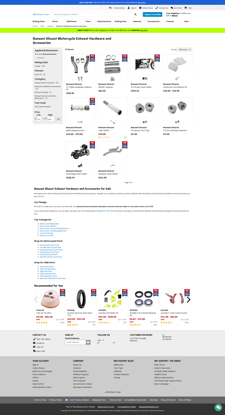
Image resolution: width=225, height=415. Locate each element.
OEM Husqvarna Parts (48, 276)
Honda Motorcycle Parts (49, 245)
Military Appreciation (164, 377)
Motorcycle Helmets (48, 226)
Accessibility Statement (135, 400)
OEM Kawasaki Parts (48, 274)
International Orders (42, 387)
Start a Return (39, 374)
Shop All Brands (168, 400)
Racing (117, 377)
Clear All (40, 58)
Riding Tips (118, 364)
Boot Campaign (161, 384)
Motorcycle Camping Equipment (53, 231)
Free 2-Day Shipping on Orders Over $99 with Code (113, 30)
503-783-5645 (109, 211)
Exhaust (50, 26)
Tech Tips (118, 368)
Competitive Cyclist (127, 406)
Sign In (35, 364)
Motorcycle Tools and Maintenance (54, 228)
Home (35, 26)
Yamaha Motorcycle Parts (50, 247)
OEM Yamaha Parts (48, 269)
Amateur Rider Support (165, 371)
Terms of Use (40, 400)
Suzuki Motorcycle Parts (49, 252)
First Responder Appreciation (167, 380)
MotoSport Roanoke (82, 387)
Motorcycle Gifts (46, 235)
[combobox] (184, 49)
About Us (77, 364)
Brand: (46, 54)
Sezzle (35, 380)
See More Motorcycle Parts (51, 257)
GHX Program (79, 380)
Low (38, 116)
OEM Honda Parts (47, 266)
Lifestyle (117, 371)
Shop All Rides (185, 400)
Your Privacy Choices (79, 400)
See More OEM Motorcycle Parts (53, 278)
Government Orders (82, 384)
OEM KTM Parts (46, 271)
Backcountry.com (106, 406)
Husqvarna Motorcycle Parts (51, 250)
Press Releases (80, 371)
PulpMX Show (160, 374)
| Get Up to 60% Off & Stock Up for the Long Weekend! (112, 2)
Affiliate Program (81, 374)
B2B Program (79, 377)
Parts (42, 26)
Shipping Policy (99, 400)
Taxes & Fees (115, 400)
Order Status (38, 368)
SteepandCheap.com (149, 406)
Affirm (35, 377)
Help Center (38, 384)
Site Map (154, 400)
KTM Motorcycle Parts (49, 254)
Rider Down (159, 364)
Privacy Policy (55, 400)
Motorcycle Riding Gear (49, 224)
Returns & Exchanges (42, 371)
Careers (77, 368)
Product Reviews (121, 374)
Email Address (72, 338)
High (47, 116)
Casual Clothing (46, 233)
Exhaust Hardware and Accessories (71, 26)
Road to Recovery (162, 368)
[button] (176, 8)
